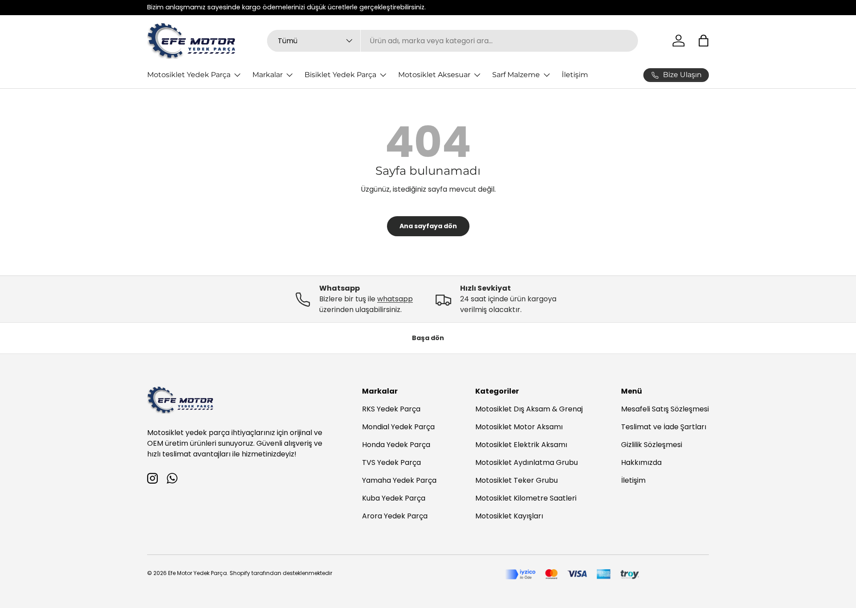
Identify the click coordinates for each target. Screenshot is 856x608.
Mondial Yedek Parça (398, 427)
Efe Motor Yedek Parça (197, 573)
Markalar (267, 74)
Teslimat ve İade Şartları (663, 427)
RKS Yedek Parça (391, 409)
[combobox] (452, 41)
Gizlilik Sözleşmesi (651, 445)
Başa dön (428, 337)
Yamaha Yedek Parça (399, 480)
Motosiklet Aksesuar (434, 74)
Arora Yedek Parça (395, 516)
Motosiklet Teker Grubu (516, 480)
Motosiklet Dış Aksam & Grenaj (529, 409)
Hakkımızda (641, 462)
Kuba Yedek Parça (393, 498)
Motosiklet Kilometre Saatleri (525, 498)
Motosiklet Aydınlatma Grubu (526, 462)
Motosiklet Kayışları (509, 516)
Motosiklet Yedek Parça (188, 74)
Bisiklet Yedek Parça (340, 74)
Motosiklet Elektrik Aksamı (521, 445)
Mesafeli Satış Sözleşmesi (665, 409)
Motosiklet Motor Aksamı (519, 427)
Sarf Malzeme (516, 74)
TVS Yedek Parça (391, 462)
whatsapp (395, 299)
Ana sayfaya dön (428, 226)
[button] (703, 40)
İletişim (575, 74)
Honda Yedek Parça (396, 445)
